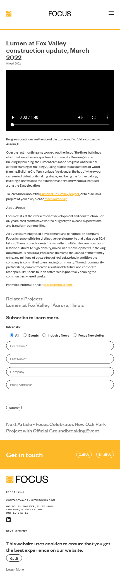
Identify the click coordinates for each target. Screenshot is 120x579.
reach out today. (55, 198)
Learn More (15, 569)
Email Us (105, 454)
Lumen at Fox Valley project (59, 193)
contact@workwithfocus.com (31, 500)
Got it (14, 558)
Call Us (84, 454)
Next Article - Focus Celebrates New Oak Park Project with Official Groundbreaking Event (56, 427)
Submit (14, 407)
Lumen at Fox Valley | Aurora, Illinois (45, 304)
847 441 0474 (15, 491)
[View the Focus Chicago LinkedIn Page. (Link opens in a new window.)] (60, 520)
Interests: (13, 326)
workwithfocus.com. (58, 284)
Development (16, 530)
